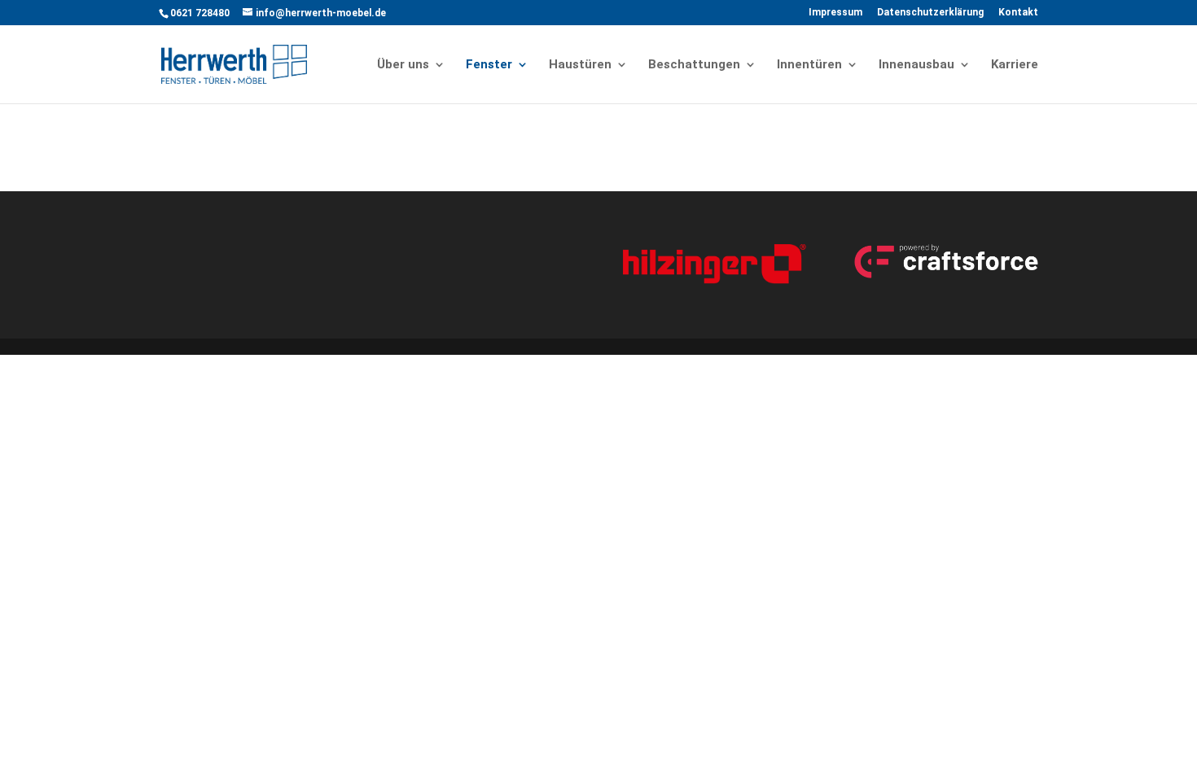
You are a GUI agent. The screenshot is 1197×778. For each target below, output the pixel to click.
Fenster (489, 65)
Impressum (835, 12)
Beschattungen (694, 65)
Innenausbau (916, 65)
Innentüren (809, 65)
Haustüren (580, 65)
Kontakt (1018, 12)
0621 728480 (200, 13)
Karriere (1014, 65)
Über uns (403, 65)
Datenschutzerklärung (930, 12)
